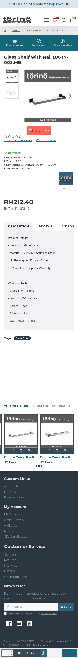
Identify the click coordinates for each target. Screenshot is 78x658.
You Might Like (16, 406)
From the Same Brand (51, 406)
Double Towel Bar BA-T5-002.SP (57, 457)
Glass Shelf (22, 338)
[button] (26, 96)
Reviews (45, 226)
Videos (68, 226)
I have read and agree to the (32, 613)
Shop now (55, 4)
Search (16, 30)
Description (18, 226)
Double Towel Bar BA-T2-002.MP (21, 457)
